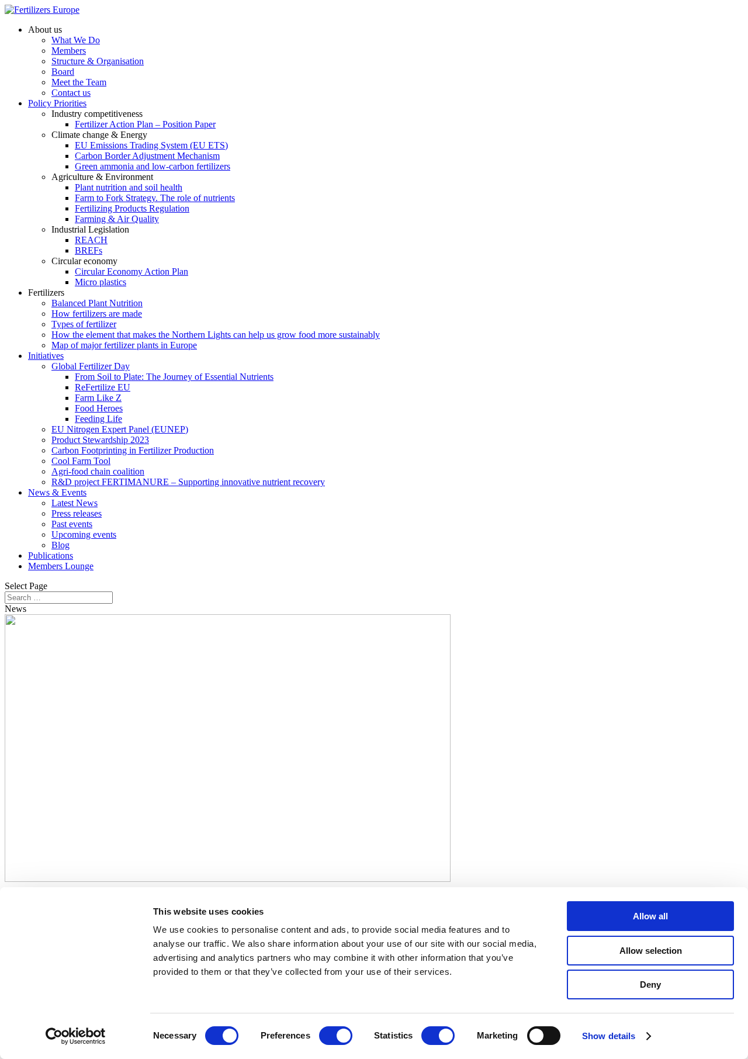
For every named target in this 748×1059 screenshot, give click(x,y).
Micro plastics (100, 282)
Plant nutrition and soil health (128, 187)
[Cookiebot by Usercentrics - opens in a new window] (76, 1036)
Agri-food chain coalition (97, 471)
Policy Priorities (57, 103)
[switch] (335, 1035)
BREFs (88, 250)
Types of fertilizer (83, 324)
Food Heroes (99, 408)
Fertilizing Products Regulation (132, 208)
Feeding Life (98, 419)
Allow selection (650, 951)
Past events (71, 524)
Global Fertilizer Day (90, 366)
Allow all (650, 916)
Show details (608, 1036)
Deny (650, 984)
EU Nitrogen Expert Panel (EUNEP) (119, 429)
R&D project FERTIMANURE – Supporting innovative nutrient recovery (188, 482)
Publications (50, 555)
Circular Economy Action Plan (131, 271)
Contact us (71, 93)
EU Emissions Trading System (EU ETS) (151, 145)
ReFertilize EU (102, 387)
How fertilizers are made (96, 314)
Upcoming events (83, 534)
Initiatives (46, 356)
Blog (60, 545)
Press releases (76, 513)
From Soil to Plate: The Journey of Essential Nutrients (174, 377)
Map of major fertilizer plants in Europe (124, 345)
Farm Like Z (98, 398)
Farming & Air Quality (117, 219)
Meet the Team (78, 82)
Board (62, 72)
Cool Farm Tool (80, 461)
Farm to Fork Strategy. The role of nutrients (155, 198)
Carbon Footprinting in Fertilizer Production (132, 450)
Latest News (74, 503)
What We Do (75, 40)
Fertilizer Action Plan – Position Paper (145, 124)
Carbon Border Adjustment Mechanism (147, 156)
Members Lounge (61, 566)
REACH (91, 240)
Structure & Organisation (97, 61)
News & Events (57, 492)
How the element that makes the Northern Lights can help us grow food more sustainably (215, 335)
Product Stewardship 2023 (100, 440)
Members (68, 51)
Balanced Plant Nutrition (97, 303)
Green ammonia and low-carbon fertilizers (152, 166)
